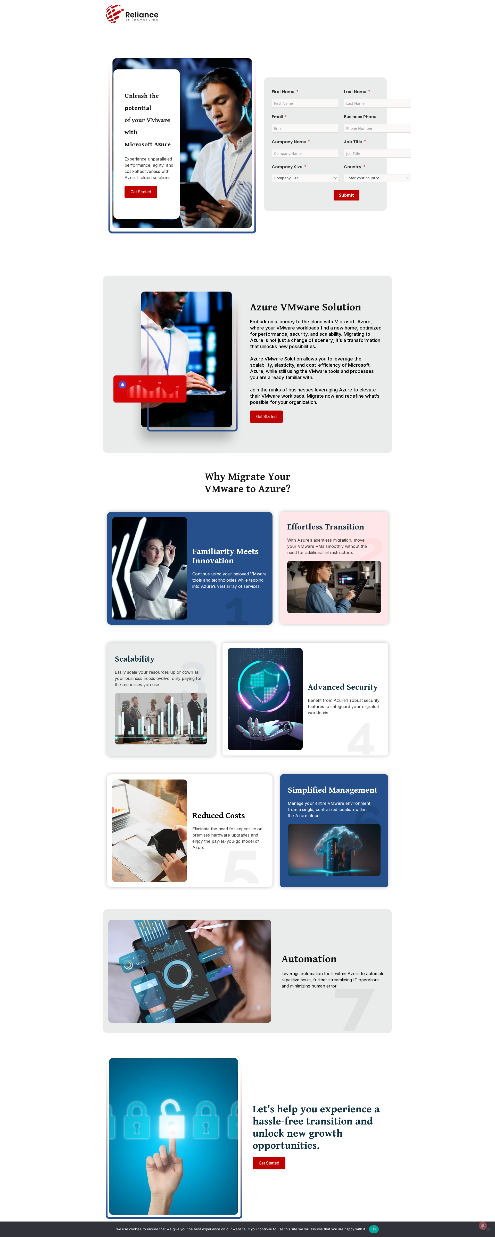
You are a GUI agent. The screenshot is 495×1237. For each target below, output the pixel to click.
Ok (374, 1229)
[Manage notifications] (483, 1226)
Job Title (353, 142)
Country (352, 167)
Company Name (289, 142)
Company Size (287, 167)
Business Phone (360, 117)
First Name (283, 92)
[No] (488, 1229)
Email (277, 117)
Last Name (355, 92)
